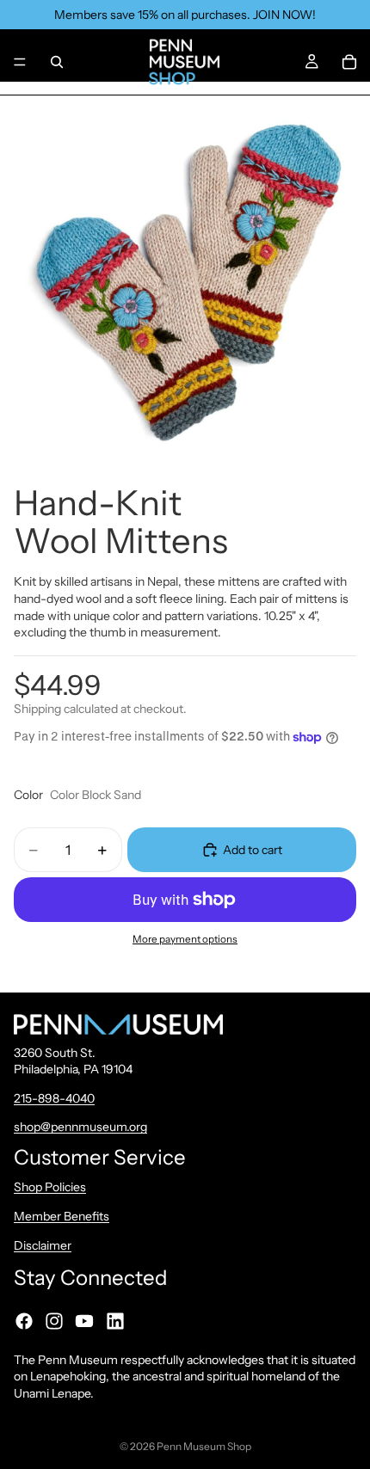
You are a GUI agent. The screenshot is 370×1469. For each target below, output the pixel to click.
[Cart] (349, 62)
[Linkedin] (115, 1321)
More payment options (185, 939)
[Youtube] (84, 1321)
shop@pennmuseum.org (80, 1127)
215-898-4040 (54, 1098)
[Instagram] (54, 1321)
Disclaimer (42, 1245)
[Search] (57, 62)
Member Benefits (61, 1216)
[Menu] (20, 62)
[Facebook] (24, 1321)
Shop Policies (50, 1187)
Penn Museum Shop (204, 1446)
